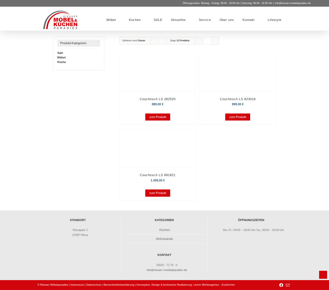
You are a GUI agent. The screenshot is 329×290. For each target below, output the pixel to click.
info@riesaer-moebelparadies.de (293, 3)
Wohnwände (164, 238)
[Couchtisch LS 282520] (158, 58)
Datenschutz (93, 284)
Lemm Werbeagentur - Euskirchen (214, 284)
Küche (61, 62)
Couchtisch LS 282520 (158, 99)
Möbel (61, 57)
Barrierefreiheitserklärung (119, 284)
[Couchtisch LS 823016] (238, 58)
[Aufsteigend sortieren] (162, 41)
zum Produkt (157, 117)
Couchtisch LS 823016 (238, 99)
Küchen (164, 230)
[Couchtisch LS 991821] (158, 134)
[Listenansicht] (215, 40)
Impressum (77, 284)
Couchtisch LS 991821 (158, 175)
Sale (60, 52)
